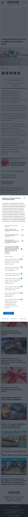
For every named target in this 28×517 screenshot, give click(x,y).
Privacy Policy (22, 318)
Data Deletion (5, 318)
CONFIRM (8, 313)
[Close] (24, 198)
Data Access (14, 318)
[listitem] (14, 226)
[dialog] (14, 258)
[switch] (22, 230)
